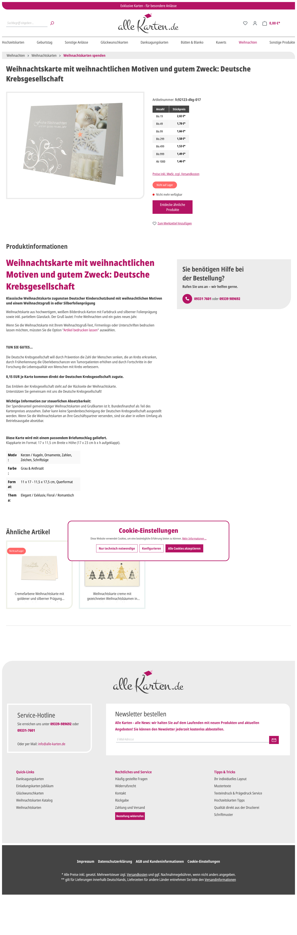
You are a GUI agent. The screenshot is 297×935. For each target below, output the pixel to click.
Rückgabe (122, 800)
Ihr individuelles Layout (230, 778)
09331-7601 (26, 730)
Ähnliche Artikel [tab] (28, 531)
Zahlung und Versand (130, 807)
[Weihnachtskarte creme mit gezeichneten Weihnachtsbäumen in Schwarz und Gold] (112, 568)
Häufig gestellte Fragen (131, 778)
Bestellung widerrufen (130, 816)
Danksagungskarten (30, 778)
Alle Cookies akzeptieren (184, 548)
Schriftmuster (223, 814)
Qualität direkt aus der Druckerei (236, 807)
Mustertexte (222, 785)
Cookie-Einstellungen (203, 861)
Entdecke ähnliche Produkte (172, 207)
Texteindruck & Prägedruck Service (238, 793)
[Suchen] (52, 23)
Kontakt (120, 793)
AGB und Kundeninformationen (160, 861)
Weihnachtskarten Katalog (34, 800)
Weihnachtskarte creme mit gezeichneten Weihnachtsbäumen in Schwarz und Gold (112, 596)
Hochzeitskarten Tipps (229, 800)
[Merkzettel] (245, 23)
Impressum (85, 861)
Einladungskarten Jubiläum (35, 785)
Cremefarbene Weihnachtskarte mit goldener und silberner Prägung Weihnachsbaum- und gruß (39, 596)
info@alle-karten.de (51, 743)
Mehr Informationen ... (194, 538)
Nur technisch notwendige (117, 548)
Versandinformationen (220, 879)
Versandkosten (137, 874)
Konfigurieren (151, 548)
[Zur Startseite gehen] (148, 23)
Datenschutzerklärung (115, 861)
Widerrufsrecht (125, 785)
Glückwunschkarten (30, 793)
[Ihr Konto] (255, 23)
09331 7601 (202, 298)
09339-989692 (61, 723)
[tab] (37, 246)
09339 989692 (229, 298)
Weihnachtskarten (28, 807)
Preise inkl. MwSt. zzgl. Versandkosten (176, 174)
